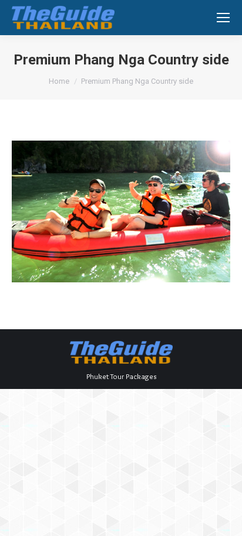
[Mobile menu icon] (223, 18)
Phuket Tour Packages (121, 376)
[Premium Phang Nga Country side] (121, 211)
